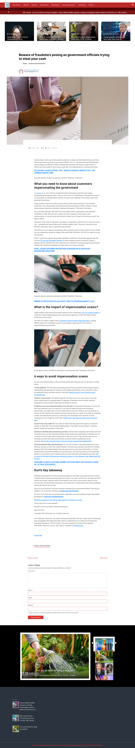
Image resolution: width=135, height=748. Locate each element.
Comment (31, 571)
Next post (103, 558)
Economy (44, 5)
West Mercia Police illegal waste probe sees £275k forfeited (51, 38)
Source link (38, 535)
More (91, 5)
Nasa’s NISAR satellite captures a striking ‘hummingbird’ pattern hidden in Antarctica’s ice (60, 12)
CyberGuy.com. (78, 526)
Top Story (16, 5)
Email (30, 597)
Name (30, 590)
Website (30, 605)
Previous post (33, 558)
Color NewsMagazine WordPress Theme (76, 745)
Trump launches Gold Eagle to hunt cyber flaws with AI (82, 38)
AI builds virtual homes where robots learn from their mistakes (19, 38)
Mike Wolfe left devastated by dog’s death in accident (55, 670)
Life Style (82, 5)
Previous (92, 643)
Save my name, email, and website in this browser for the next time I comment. (54, 612)
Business (55, 5)
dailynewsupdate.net (32, 70)
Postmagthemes (97, 745)
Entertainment (68, 5)
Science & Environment (42, 546)
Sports (34, 5)
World (26, 5)
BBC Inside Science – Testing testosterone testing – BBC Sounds (111, 12)
